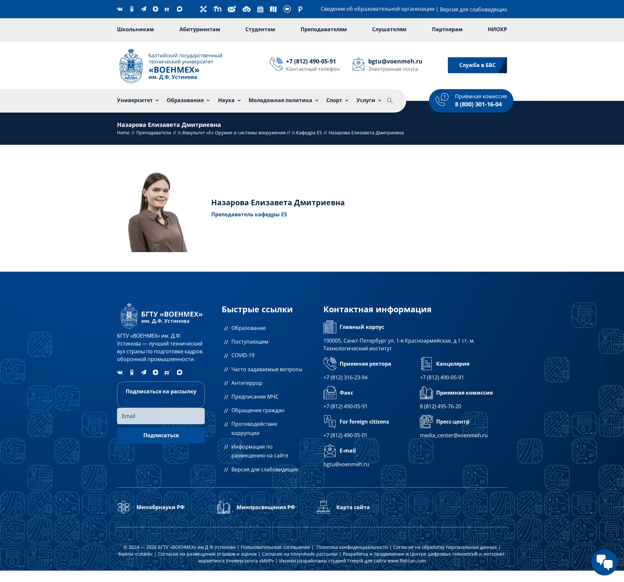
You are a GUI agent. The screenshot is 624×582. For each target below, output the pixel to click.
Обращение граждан (257, 410)
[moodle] (217, 7)
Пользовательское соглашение (275, 547)
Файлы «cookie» (135, 554)
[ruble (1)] (300, 9)
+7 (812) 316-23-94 (345, 377)
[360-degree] (287, 7)
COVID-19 (242, 355)
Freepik (355, 561)
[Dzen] (155, 9)
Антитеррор (246, 382)
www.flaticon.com (407, 561)
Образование (248, 328)
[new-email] (232, 7)
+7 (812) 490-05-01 (345, 435)
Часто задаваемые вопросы (266, 369)
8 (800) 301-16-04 (478, 104)
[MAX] (179, 9)
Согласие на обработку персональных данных (445, 547)
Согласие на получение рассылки (300, 554)
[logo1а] (161, 303)
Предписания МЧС (255, 396)
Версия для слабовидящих (473, 9)
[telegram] (143, 8)
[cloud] (246, 7)
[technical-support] (203, 8)
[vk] (120, 8)
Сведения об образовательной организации (378, 8)
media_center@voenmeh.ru (454, 435)
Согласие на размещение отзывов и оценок (207, 554)
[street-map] (273, 8)
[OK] (132, 9)
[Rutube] (167, 9)
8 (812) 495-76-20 (440, 406)
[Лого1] (159, 85)
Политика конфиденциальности (352, 547)
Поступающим (249, 341)
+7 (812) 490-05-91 (442, 377)
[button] (390, 100)
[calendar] (260, 8)
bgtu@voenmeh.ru (346, 464)
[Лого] (171, 49)
